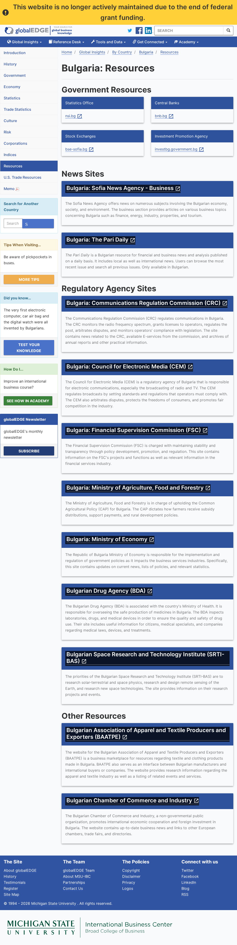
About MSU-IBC (77, 876)
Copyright (131, 870)
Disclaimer (131, 876)
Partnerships (74, 882)
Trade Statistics (17, 109)
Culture (10, 120)
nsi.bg (73, 116)
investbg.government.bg (179, 149)
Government (15, 75)
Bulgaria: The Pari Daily (100, 239)
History (10, 64)
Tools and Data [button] (109, 42)
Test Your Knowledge (29, 347)
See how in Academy (28, 401)
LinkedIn (188, 882)
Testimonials (14, 882)
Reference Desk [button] (67, 42)
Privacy (128, 882)
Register (11, 888)
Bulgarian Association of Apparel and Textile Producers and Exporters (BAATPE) (146, 733)
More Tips (29, 279)
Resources (13, 166)
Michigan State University (54, 903)
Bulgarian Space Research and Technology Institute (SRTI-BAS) (145, 657)
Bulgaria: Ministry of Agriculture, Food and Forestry (138, 487)
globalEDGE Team (79, 870)
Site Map (11, 894)
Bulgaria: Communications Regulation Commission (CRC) (147, 303)
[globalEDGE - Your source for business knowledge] (38, 30)
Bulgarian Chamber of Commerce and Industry (132, 800)
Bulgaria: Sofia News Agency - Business (123, 188)
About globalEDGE (20, 870)
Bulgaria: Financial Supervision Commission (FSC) (137, 430)
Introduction (15, 52)
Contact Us (73, 888)
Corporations (15, 143)
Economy (12, 86)
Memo (10, 188)
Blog (185, 888)
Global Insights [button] (25, 42)
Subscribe (29, 451)
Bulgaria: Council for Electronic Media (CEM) (129, 366)
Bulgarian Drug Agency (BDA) (109, 590)
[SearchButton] (228, 30)
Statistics (12, 98)
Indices (10, 154)
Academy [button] (187, 42)
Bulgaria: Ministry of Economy (110, 539)
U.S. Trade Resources (22, 177)
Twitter (187, 870)
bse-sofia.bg (79, 149)
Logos (127, 888)
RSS (184, 894)
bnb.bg (164, 116)
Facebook (190, 876)
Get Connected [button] (150, 42)
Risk (7, 132)
